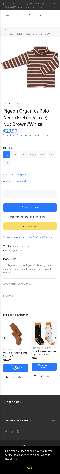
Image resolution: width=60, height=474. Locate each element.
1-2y (7, 155)
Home (4, 29)
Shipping (21, 135)
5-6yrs (43, 155)
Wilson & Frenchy (12, 349)
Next (55, 338)
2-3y (15, 155)
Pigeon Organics (20, 246)
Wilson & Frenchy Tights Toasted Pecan (15, 354)
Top (20, 251)
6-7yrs (52, 155)
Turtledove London (42, 348)
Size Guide (8, 175)
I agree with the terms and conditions (26, 217)
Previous (5, 338)
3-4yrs (24, 155)
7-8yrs (7, 163)
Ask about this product (14, 181)
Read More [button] (11, 459)
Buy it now (29, 227)
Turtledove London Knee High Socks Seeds (44, 353)
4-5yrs (33, 155)
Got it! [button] (30, 468)
